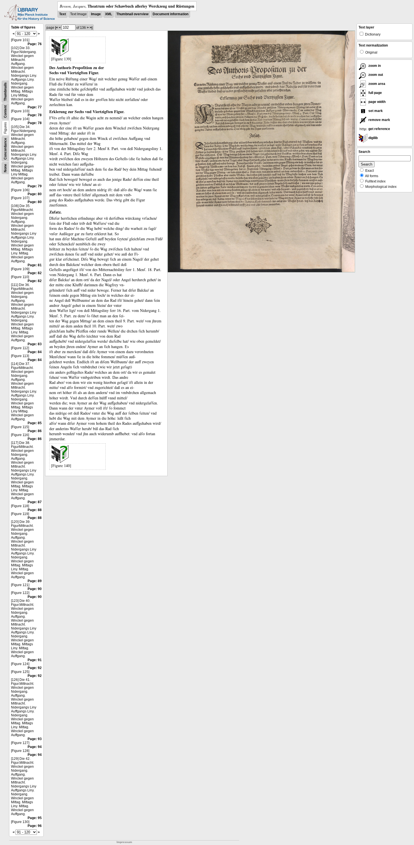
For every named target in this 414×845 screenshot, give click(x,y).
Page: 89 (35, 581)
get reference (379, 129)
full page (375, 93)
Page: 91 (35, 660)
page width (377, 102)
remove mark (379, 120)
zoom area (376, 84)
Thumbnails (5, 91)
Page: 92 (35, 668)
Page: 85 (35, 423)
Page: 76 (35, 44)
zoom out (375, 75)
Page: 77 (35, 107)
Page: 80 (35, 194)
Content (5, 111)
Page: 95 (35, 818)
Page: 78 (35, 115)
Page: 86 (35, 431)
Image (96, 14)
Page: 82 (35, 273)
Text (62, 14)
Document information (170, 14)
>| (91, 28)
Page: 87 (35, 502)
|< (56, 28)
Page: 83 (35, 344)
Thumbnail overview (132, 14)
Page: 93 (35, 739)
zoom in (374, 66)
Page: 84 (35, 352)
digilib (373, 138)
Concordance (5, 149)
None (5, 168)
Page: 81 (35, 265)
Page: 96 (35, 826)
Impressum (124, 842)
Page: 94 (35, 747)
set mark (375, 111)
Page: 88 (35, 510)
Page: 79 (35, 186)
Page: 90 (35, 589)
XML (108, 14)
